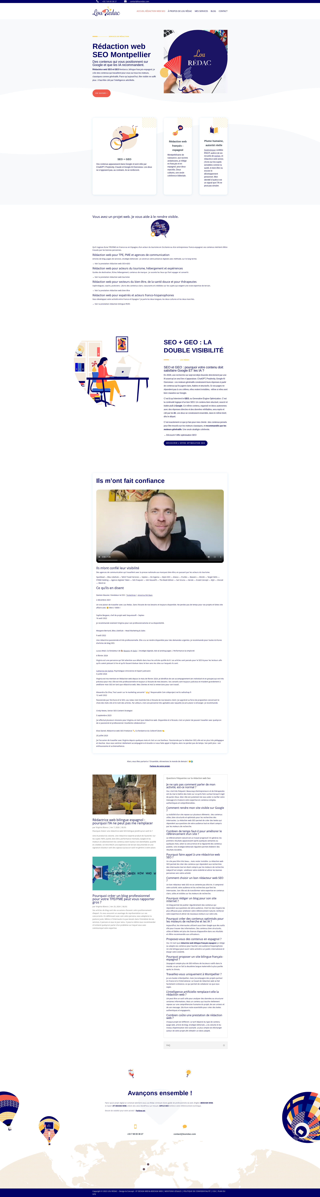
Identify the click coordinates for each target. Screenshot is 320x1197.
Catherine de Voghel (104, 671)
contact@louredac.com (139, 1)
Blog (213, 11)
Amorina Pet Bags (145, 595)
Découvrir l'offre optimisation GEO (185, 443)
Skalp (134, 651)
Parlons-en (140, 1110)
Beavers (127, 651)
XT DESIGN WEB (119, 1106)
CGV (214, 1191)
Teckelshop (131, 595)
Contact (223, 11)
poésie (217, 156)
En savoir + (102, 93)
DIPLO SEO (164, 1106)
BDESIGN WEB (207, 1103)
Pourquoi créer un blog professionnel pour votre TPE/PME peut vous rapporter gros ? (123, 898)
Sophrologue (210, 150)
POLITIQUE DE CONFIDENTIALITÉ (197, 1191)
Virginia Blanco (102, 827)
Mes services (201, 11)
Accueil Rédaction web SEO (151, 11)
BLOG (124, 827)
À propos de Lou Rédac (180, 11)
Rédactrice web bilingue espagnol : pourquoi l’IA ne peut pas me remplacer (122, 821)
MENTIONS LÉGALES (173, 1191)
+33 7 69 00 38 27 (109, 1)
